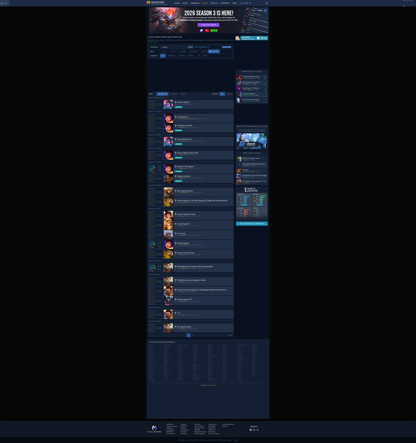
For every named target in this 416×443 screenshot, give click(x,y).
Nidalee (210, 351)
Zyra (253, 375)
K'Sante (181, 363)
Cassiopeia (167, 345)
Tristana (239, 355)
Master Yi (196, 370)
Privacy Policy (194, 440)
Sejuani (225, 353)
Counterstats (171, 430)
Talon (239, 348)
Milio (194, 373)
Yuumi (254, 362)
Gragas (166, 375)
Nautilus (210, 348)
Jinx (180, 362)
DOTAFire (183, 426)
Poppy (210, 365)
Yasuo (254, 355)
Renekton (211, 380)
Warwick (254, 346)
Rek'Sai (210, 375)
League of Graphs (172, 426)
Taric (238, 350)
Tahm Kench (241, 345)
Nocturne (211, 355)
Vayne (239, 368)
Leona (195, 353)
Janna (180, 353)
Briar (150, 377)
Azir (150, 367)
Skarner (225, 370)
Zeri (253, 368)
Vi (238, 375)
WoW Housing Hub (200, 432)
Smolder (225, 372)
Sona (224, 373)
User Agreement (183, 440)
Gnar (165, 373)
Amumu (151, 355)
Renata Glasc (212, 378)
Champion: (154, 47)
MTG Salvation (199, 426)
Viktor (239, 378)
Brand (151, 373)
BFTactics (197, 424)
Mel (194, 372)
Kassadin (181, 372)
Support (229, 440)
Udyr (238, 363)
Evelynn (166, 360)
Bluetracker (212, 426)
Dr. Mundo (167, 353)
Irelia (180, 350)
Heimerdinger (183, 345)
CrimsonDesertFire (228, 424)
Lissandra (196, 356)
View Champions (201, 46)
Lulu (194, 362)
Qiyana (210, 368)
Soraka (225, 375)
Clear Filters (226, 47)
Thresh (239, 353)
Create (177, 3)
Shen (224, 362)
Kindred (195, 345)
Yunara (254, 360)
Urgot (239, 365)
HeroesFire (183, 433)
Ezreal (166, 362)
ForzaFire (183, 432)
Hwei (180, 346)
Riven (224, 346)
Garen (166, 372)
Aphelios (151, 360)
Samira (225, 351)
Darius (166, 350)
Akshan (151, 350)
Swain (224, 377)
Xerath (254, 351)
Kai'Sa (180, 365)
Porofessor (170, 428)
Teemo (239, 351)
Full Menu (244, 3)
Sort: (151, 94)
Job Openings (212, 440)
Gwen (165, 378)
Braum (151, 375)
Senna (225, 355)
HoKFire (225, 426)
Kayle (180, 375)
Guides (185, 3)
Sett (224, 358)
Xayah (254, 350)
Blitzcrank (152, 372)
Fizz (165, 367)
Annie (151, 358)
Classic (205, 3)
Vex (238, 373)
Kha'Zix (181, 380)
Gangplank (167, 370)
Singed (225, 365)
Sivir (224, 368)
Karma (181, 368)
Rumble (225, 348)
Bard (150, 368)
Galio (165, 368)
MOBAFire (170, 424)
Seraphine (226, 356)
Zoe (253, 373)
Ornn (209, 362)
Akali (150, 348)
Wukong (254, 348)
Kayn (180, 377)
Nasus (210, 346)
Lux (194, 363)
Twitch (239, 362)
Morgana (196, 378)
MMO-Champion (199, 433)
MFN (5, 3)
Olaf (209, 358)
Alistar (151, 351)
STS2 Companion (213, 433)
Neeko (210, 350)
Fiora (165, 365)
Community (225, 3)
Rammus (210, 373)
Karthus (181, 370)
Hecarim (166, 380)
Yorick (254, 358)
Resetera (183, 428)
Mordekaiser (197, 377)
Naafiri (195, 380)
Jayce (180, 358)
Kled (194, 346)
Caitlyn (151, 378)
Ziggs (253, 370)
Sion (224, 367)
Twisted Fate (241, 360)
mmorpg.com (212, 424)
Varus (239, 367)
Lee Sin (195, 351)
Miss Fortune (197, 375)
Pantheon (211, 363)
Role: (152, 51)
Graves (166, 377)
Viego (239, 377)
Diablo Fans (212, 430)
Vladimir (239, 380)
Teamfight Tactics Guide (208, 385)
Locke (195, 358)
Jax (179, 356)
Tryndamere (241, 358)
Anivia (151, 356)
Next (230, 335)
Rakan (210, 372)
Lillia (194, 355)
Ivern (180, 351)
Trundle (239, 356)
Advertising (203, 440)
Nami (209, 345)
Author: (215, 94)
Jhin (180, 360)
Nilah (209, 353)
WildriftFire (170, 432)
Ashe (150, 362)
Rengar (225, 345)
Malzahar (196, 367)
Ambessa (152, 353)
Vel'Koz (239, 372)
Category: (154, 56)
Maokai (195, 368)
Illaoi (180, 348)
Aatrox (151, 345)
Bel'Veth (151, 370)
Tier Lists (214, 3)
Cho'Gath (167, 346)
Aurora (151, 365)
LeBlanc (195, 350)
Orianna (210, 360)
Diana (165, 351)
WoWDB (197, 430)
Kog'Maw (196, 348)
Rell (209, 377)
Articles (235, 440)
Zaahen (254, 363)
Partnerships (221, 440)
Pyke (209, 367)
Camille (151, 380)
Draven (166, 355)
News (234, 3)
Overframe (211, 432)
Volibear (254, 345)
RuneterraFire (171, 433)
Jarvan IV (181, 355)
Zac (253, 365)
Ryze (224, 350)
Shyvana (225, 363)
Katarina (181, 373)
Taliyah (239, 346)
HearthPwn (211, 428)
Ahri (150, 346)
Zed (253, 367)
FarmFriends (184, 430)
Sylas (224, 378)
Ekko (165, 356)
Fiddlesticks (167, 363)
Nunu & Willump (213, 356)
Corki (165, 348)
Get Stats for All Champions (252, 224)
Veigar (239, 370)
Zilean (254, 372)
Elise (165, 358)
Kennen (181, 378)
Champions (194, 3)
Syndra (225, 380)
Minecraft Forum (199, 428)
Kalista (181, 367)
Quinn (210, 370)
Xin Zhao (254, 353)
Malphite (196, 365)
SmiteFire (183, 424)
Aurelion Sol (152, 363)
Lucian (195, 360)
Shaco (224, 360)
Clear (190, 47)
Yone (253, 356)
